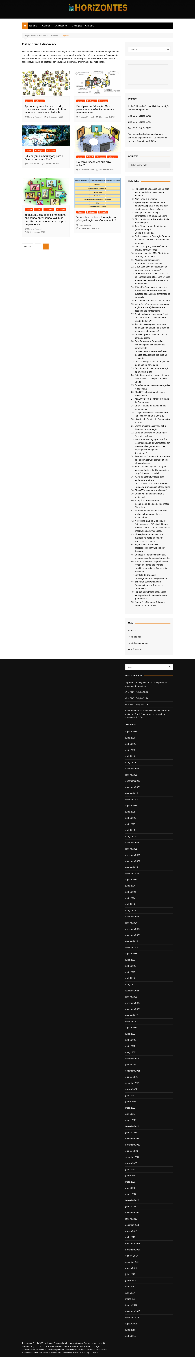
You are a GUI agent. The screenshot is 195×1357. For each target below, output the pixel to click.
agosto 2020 (131, 1163)
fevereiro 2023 (132, 991)
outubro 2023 (131, 941)
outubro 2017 (131, 1256)
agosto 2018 (131, 1231)
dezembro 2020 (132, 1139)
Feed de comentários (138, 643)
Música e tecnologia (144, 233)
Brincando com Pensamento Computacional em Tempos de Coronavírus (149, 585)
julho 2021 (130, 1095)
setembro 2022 (132, 1021)
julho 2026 (130, 738)
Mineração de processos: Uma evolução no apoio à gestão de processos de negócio (149, 537)
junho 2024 (130, 892)
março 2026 (130, 762)
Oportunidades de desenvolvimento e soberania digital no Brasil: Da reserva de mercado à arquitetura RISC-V (147, 137)
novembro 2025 (132, 787)
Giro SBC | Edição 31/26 (139, 128)
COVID (28, 151)
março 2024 (130, 910)
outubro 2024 (131, 867)
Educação (39, 101)
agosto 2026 (131, 732)
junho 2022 (130, 1040)
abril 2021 (130, 1114)
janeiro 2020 (131, 1206)
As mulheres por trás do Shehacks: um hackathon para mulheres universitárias (151, 514)
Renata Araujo (33, 164)
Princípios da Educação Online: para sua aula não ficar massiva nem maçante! (95, 109)
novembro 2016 (132, 1311)
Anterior (27, 246)
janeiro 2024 (131, 923)
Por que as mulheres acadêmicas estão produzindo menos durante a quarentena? (151, 595)
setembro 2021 (132, 1083)
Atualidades (61, 26)
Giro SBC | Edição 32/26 (139, 122)
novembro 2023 (132, 935)
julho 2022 (130, 1034)
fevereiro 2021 (132, 1126)
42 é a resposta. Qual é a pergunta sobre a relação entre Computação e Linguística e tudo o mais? (152, 469)
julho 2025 (130, 812)
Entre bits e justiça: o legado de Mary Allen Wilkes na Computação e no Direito (152, 378)
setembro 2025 (132, 799)
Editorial (33, 26)
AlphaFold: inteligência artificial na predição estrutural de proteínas (148, 108)
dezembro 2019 (132, 1213)
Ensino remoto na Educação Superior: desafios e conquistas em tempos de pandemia (152, 239)
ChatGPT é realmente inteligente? (151, 490)
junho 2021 (130, 1102)
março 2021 (130, 1120)
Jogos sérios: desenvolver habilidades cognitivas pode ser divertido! (149, 547)
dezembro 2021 (132, 1071)
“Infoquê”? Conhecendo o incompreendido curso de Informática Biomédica (152, 503)
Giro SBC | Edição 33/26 (139, 116)
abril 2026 (130, 756)
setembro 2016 (132, 1317)
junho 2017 (130, 1280)
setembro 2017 (132, 1262)
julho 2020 (130, 1169)
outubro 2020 (131, 1151)
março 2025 (130, 836)
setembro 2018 (132, 1225)
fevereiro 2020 (132, 1200)
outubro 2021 (131, 1077)
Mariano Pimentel (34, 117)
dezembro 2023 (132, 929)
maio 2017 (130, 1287)
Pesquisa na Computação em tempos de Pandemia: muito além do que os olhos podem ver (152, 459)
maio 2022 (130, 1046)
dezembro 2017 (132, 1243)
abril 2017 (130, 1293)
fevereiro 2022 (132, 1058)
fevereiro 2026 (132, 769)
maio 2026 (130, 750)
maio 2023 (130, 972)
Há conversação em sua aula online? (152, 301)
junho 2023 (130, 966)
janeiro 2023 (131, 997)
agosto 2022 (131, 1028)
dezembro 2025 (132, 781)
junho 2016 (130, 1336)
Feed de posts (134, 637)
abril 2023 (130, 978)
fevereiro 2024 (132, 916)
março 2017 (130, 1299)
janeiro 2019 (131, 1219)
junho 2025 (130, 818)
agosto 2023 (131, 954)
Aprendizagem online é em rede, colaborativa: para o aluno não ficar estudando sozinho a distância (45, 109)
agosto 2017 (131, 1268)
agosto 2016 (131, 1324)
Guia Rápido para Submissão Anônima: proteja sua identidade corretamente (150, 344)
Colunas (46, 26)
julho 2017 (130, 1274)
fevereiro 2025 (132, 842)
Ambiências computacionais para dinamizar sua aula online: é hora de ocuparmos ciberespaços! (152, 327)
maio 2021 (130, 1108)
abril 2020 (130, 1188)
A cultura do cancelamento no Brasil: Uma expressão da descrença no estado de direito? (152, 317)
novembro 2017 (132, 1250)
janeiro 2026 (131, 775)
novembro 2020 (132, 1145)
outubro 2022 (131, 1015)
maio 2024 (130, 898)
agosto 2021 (131, 1089)
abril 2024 (130, 904)
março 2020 (130, 1194)
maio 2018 (130, 1237)
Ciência (29, 101)
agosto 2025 (131, 806)
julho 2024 (130, 886)
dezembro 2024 (132, 855)
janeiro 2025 (131, 849)
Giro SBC (89, 26)
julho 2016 (130, 1330)
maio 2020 (130, 1182)
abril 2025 (130, 830)
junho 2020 (130, 1175)
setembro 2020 (132, 1157)
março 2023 (130, 984)
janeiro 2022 (131, 1065)
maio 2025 (130, 824)
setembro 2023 (132, 947)
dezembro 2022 (132, 1003)
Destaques (77, 26)
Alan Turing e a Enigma (146, 199)
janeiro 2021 (131, 1132)
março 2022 (130, 1052)
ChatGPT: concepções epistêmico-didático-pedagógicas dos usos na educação (151, 354)
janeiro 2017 (131, 1305)
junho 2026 (130, 744)
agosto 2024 (131, 880)
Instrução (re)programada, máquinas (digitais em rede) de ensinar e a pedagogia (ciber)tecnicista (152, 307)
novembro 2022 (132, 1009)
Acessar (132, 630)
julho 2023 (130, 960)
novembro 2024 (132, 861)
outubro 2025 (131, 793)
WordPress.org (135, 649)
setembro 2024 (132, 873)
